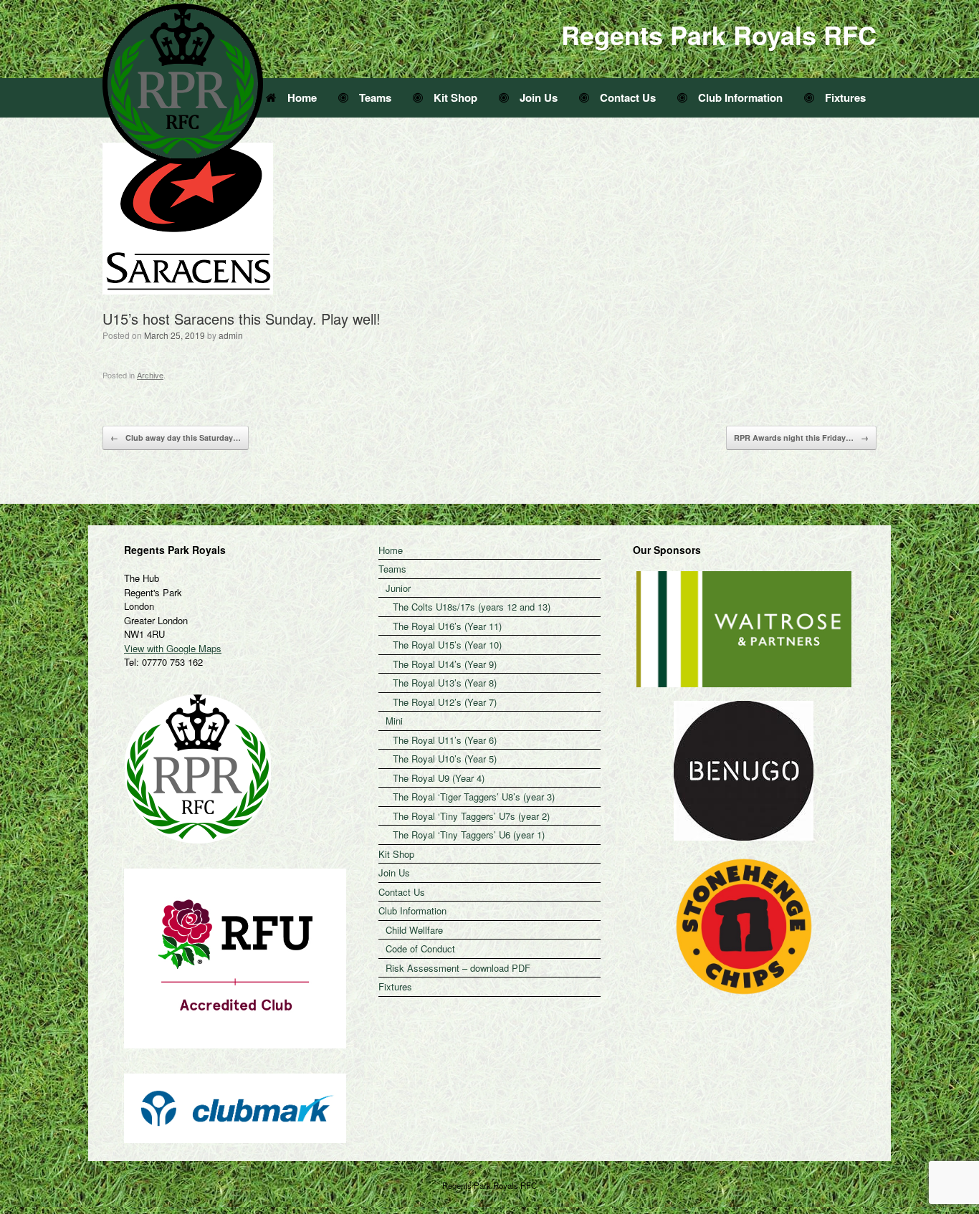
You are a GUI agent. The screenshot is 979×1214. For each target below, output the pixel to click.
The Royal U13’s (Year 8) (445, 682)
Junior (398, 588)
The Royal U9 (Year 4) (438, 778)
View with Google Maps (172, 648)
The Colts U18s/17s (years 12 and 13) (471, 606)
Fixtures (845, 97)
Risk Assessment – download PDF (458, 968)
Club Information (740, 97)
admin (231, 335)
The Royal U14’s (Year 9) (445, 664)
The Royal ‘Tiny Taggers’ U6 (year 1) (469, 834)
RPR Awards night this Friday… (801, 437)
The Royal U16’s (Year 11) (447, 626)
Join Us (539, 97)
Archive (150, 375)
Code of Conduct (420, 948)
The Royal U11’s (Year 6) (445, 740)
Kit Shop (455, 97)
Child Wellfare (414, 930)
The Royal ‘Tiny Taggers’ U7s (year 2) (471, 816)
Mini (394, 720)
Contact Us (628, 97)
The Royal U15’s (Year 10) (447, 644)
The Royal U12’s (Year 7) (445, 702)
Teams (375, 97)
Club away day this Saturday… (175, 437)
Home (302, 97)
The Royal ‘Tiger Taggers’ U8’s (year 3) (474, 796)
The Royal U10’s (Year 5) (445, 758)
